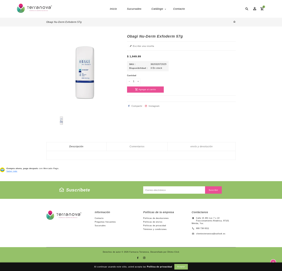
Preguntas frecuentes (105, 222)
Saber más (11, 171)
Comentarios (137, 146)
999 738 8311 (202, 228)
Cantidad (131, 75)
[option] (61, 120)
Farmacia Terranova (139, 252)
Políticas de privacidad (154, 225)
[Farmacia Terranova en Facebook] (137, 257)
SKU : (132, 64)
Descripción (76, 146)
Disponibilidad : (138, 68)
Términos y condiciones (155, 229)
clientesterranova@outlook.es (210, 234)
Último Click (173, 252)
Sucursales (100, 225)
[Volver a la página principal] (234, 22)
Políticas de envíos (152, 222)
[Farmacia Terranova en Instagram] (144, 257)
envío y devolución (201, 146)
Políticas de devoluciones (156, 218)
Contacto (99, 218)
